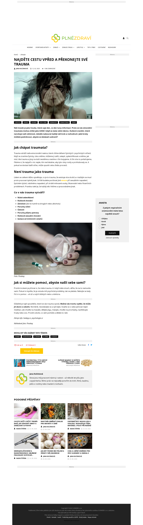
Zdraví (55, 47)
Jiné (102, 228)
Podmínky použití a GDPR (70, 517)
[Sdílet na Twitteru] (91, 345)
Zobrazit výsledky (112, 238)
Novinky (30, 47)
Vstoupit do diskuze (31, 351)
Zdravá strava (67, 47)
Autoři (59, 517)
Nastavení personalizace (71, 520)
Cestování (101, 47)
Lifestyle (80, 47)
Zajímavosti (53, 122)
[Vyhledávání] (127, 38)
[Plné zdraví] (71, 38)
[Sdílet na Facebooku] (88, 345)
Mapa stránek (92, 517)
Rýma (103, 225)
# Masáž (17, 336)
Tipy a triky (91, 47)
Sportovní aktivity (42, 47)
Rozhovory (112, 47)
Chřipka (104, 219)
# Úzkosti (54, 336)
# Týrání (45, 336)
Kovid (103, 222)
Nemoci (26, 122)
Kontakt (54, 517)
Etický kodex (83, 517)
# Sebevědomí (27, 336)
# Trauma (37, 336)
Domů (48, 517)
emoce (64, 180)
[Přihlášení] (123, 38)
